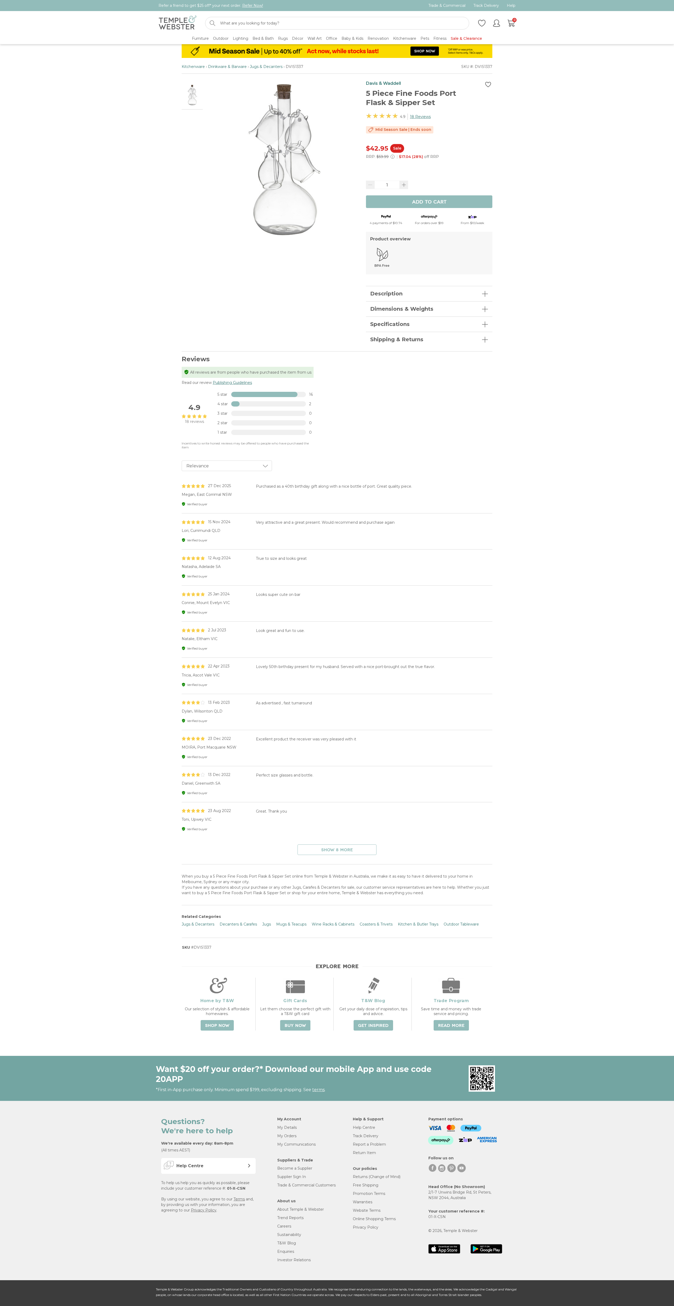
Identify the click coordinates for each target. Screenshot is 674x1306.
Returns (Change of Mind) (376, 1176)
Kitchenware (193, 66)
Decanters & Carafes (238, 924)
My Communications (296, 1144)
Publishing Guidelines (232, 382)
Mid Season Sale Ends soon (403, 129)
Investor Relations (294, 1260)
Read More (451, 1025)
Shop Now (217, 1025)
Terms (239, 1199)
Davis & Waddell (383, 83)
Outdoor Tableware (461, 924)
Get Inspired (373, 1025)
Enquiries (285, 1251)
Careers (284, 1226)
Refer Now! (252, 5)
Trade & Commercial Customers (306, 1185)
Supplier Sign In (291, 1176)
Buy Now (295, 1025)
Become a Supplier (294, 1168)
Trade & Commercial (446, 5)
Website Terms (366, 1210)
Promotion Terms (369, 1193)
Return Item (364, 1152)
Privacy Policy (203, 1210)
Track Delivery (486, 5)
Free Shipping (365, 1185)
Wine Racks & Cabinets (333, 924)
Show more (337, 850)
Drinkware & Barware (227, 66)
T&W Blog (286, 1243)
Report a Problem (369, 1144)
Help (511, 5)
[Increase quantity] (404, 185)
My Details (287, 1127)
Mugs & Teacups (291, 924)
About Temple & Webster (300, 1209)
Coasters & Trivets (376, 924)
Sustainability (289, 1234)
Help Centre (364, 1127)
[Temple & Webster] (177, 23)
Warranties (362, 1202)
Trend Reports (290, 1217)
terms (318, 1089)
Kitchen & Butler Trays (418, 924)
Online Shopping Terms (374, 1218)
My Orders (286, 1136)
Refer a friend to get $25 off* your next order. (210, 5)
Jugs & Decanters (266, 66)
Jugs (266, 924)
